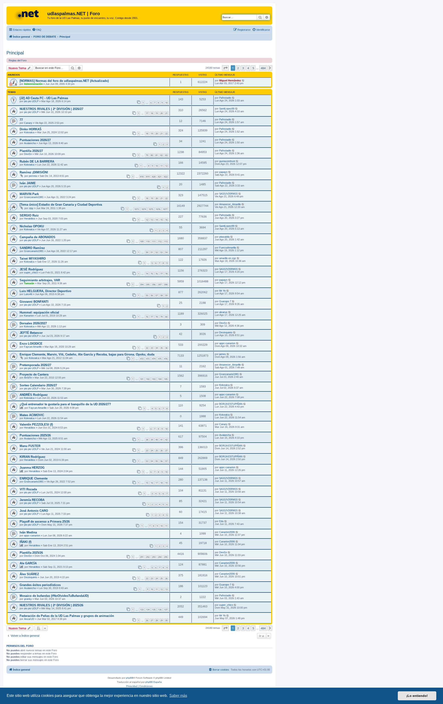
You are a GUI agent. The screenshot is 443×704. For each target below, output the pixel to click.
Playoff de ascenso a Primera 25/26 (45, 521)
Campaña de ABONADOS (37, 237)
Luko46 (28, 294)
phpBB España (153, 682)
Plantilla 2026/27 (31, 151)
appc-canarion (227, 343)
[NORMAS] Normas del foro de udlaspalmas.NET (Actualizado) (64, 81)
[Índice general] (27, 15)
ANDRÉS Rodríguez (34, 394)
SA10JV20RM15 (228, 193)
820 (154, 176)
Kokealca (29, 132)
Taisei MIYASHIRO (33, 258)
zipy (31, 208)
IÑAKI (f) (25, 542)
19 (157, 113)
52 (157, 252)
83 (166, 155)
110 (148, 241)
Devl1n (28, 154)
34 (157, 347)
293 (154, 557)
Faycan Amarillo (33, 346)
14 (157, 219)
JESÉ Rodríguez (31, 269)
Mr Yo (222, 290)
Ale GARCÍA (28, 563)
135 (154, 609)
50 (147, 252)
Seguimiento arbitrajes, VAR (40, 280)
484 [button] (263, 68)
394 (142, 284)
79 (147, 155)
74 (147, 273)
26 (161, 450)
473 (148, 358)
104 (160, 379)
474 (154, 358)
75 (152, 273)
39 (152, 439)
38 (147, 439)
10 (166, 102)
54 (166, 252)
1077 (165, 209)
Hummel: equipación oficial (39, 312)
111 (154, 241)
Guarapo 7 (225, 301)
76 (157, 273)
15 (161, 219)
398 (166, 284)
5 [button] (253, 68)
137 (166, 609)
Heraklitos (29, 218)
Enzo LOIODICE (31, 343)
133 (142, 609)
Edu (221, 521)
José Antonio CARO (34, 510)
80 (152, 155)
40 (157, 439)
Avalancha (30, 143)
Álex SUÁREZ (29, 574)
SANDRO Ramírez (32, 248)
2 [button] (238, 68)
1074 (143, 209)
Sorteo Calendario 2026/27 (38, 385)
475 (160, 358)
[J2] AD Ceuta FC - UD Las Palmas (44, 98)
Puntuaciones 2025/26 (35, 435)
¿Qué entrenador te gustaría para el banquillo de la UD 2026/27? (65, 404)
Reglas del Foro (18, 60)
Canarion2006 (227, 532)
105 (166, 379)
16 (166, 219)
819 (148, 176)
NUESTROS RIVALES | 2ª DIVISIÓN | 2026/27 (51, 109)
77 (21, 119)
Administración (33, 84)
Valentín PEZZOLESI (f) (36, 424)
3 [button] (243, 68)
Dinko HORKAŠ (31, 129)
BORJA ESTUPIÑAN (230, 403)
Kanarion (29, 315)
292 (148, 557)
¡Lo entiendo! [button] (417, 696)
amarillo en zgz (227, 258)
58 (161, 295)
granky (28, 599)
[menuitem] (36, 30)
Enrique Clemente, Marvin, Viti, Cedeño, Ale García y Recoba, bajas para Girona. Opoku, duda (87, 354)
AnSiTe (28, 377)
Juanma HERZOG (32, 467)
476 (166, 358)
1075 (151, 209)
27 (166, 450)
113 (166, 241)
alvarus (223, 312)
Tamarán (29, 283)
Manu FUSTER (30, 446)
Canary (28, 122)
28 (157, 620)
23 (147, 450)
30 (166, 620)
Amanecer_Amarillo (230, 204)
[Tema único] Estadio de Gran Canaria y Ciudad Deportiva (61, 204)
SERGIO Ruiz (29, 215)
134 (148, 609)
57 (157, 295)
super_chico (31, 272)
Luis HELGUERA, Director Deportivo (45, 291)
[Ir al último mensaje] (243, 80)
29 (161, 620)
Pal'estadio (225, 97)
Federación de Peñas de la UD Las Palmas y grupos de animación (67, 616)
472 (142, 358)
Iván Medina (28, 532)
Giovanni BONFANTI (34, 301)
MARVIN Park (29, 194)
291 (142, 557)
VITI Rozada (28, 489)
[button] (225, 68)
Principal (15, 52)
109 (142, 241)
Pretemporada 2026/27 (35, 365)
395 (148, 284)
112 (160, 241)
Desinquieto (225, 332)
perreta (33, 176)
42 (166, 439)
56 (152, 295)
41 (161, 439)
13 (152, 219)
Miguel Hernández (230, 80)
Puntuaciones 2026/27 (35, 140)
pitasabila (224, 236)
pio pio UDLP (31, 101)
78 (166, 273)
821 (160, 176)
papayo (223, 172)
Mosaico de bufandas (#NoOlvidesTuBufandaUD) (54, 596)
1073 (136, 209)
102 (148, 379)
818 (142, 176)
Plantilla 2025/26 (31, 552)
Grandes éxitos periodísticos (40, 585)
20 (161, 113)
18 (152, 113)
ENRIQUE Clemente (34, 478)
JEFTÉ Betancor (31, 332)
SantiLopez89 (226, 108)
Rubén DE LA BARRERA (37, 161)
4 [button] (248, 68)
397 (160, 284)
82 (161, 155)
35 (161, 347)
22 (166, 133)
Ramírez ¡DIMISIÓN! (34, 172)
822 (166, 176)
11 (161, 165)
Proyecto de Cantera (34, 374)
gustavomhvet (227, 161)
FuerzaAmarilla (227, 247)
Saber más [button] (178, 696)
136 (160, 609)
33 (152, 347)
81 (157, 155)
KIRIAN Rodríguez (32, 456)
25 (157, 450)
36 (166, 347)
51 (152, 252)
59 (166, 295)
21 (166, 113)
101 (142, 379)
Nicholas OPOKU (32, 226)
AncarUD (29, 619)
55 (147, 295)
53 (161, 252)
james (222, 354)
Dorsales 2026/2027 (33, 323)
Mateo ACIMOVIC (32, 415)
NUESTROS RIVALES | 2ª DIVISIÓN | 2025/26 (51, 605)
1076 (158, 209)
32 (147, 347)
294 (160, 557)
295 (166, 557)
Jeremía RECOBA (32, 500)
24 (152, 450)
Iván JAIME (28, 183)
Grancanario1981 (34, 197)
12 (166, 165)
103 (154, 379)
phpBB (129, 678)
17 (147, 113)
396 (154, 284)
